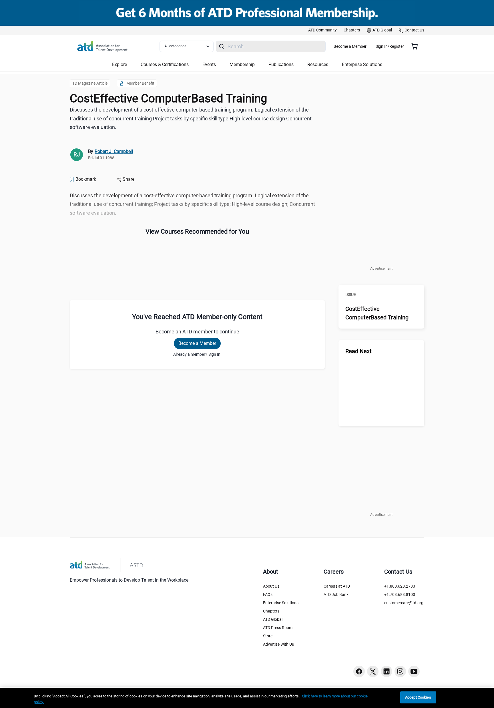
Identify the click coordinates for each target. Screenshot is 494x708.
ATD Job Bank (336, 594)
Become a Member (350, 46)
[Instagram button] (400, 671)
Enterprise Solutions (280, 602)
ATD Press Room (277, 627)
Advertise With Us (278, 644)
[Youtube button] (414, 671)
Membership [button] (242, 64)
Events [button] (209, 64)
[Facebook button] (359, 671)
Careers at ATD (337, 586)
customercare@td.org (403, 602)
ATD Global (272, 619)
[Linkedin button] (386, 671)
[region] (247, 698)
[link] (322, 30)
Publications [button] (281, 64)
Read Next (358, 351)
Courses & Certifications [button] (165, 64)
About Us (271, 586)
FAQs (267, 594)
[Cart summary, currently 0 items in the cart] (416, 46)
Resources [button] (317, 64)
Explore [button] (119, 64)
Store (267, 636)
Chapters (271, 611)
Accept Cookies (418, 697)
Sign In (214, 354)
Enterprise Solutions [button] (362, 64)
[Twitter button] (373, 671)
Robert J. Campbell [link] (114, 151)
